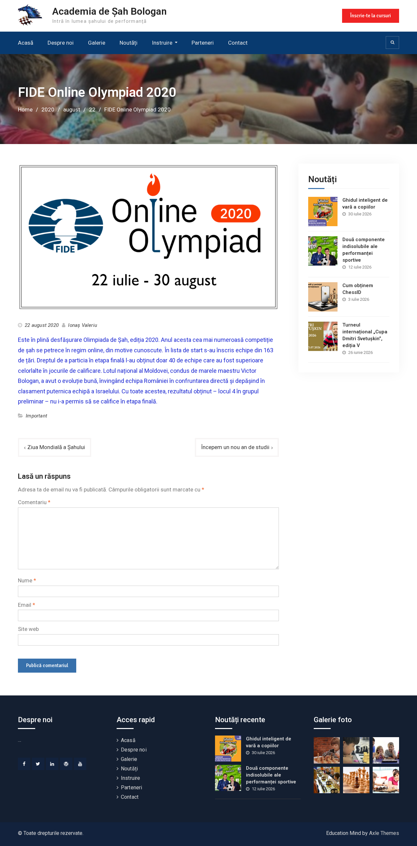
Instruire (162, 42)
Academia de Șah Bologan (109, 11)
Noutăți (128, 42)
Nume (27, 580)
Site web (28, 629)
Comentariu (34, 502)
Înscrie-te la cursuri (370, 16)
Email (26, 605)
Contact (238, 42)
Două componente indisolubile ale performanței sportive (271, 775)
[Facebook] (24, 764)
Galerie (96, 42)
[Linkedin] (52, 764)
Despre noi (61, 42)
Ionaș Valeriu (82, 325)
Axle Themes (384, 833)
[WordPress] (66, 764)
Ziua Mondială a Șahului (56, 447)
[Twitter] (38, 764)
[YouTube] (80, 764)
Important (36, 416)
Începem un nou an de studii (235, 447)
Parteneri (203, 42)
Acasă (25, 42)
